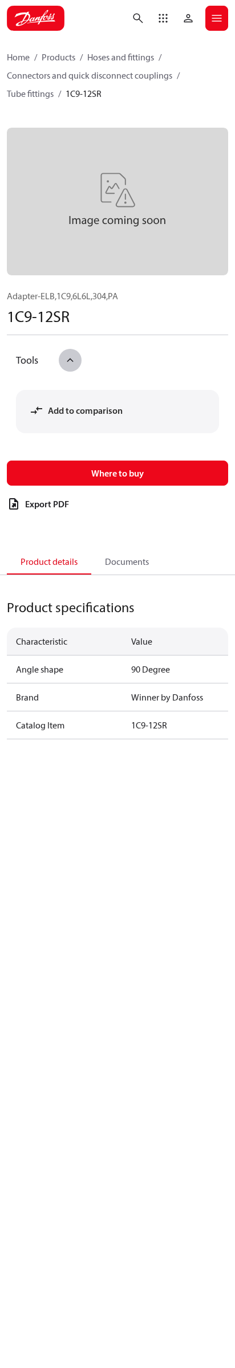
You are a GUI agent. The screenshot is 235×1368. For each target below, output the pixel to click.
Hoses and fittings (120, 57)
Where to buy (117, 473)
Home (18, 57)
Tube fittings (30, 93)
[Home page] (35, 18)
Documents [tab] (127, 561)
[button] (163, 18)
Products (58, 57)
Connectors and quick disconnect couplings (89, 75)
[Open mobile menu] (216, 18)
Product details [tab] (49, 561)
